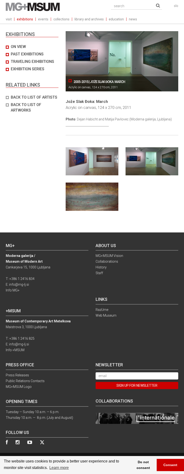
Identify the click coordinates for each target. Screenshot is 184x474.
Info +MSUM (15, 350)
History (101, 267)
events (43, 19)
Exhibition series (27, 69)
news (133, 19)
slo (176, 6)
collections (61, 19)
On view (18, 46)
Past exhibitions (27, 54)
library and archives (89, 19)
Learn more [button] (59, 468)
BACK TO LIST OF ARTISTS (34, 97)
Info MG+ (13, 290)
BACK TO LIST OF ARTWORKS (26, 107)
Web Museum (106, 315)
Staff (99, 273)
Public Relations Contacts (25, 381)
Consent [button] (170, 465)
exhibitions (25, 19)
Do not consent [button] (143, 465)
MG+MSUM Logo (19, 387)
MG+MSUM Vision (109, 256)
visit (9, 19)
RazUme (102, 310)
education (116, 19)
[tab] (32, 78)
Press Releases (17, 375)
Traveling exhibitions (32, 61)
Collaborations (107, 261)
